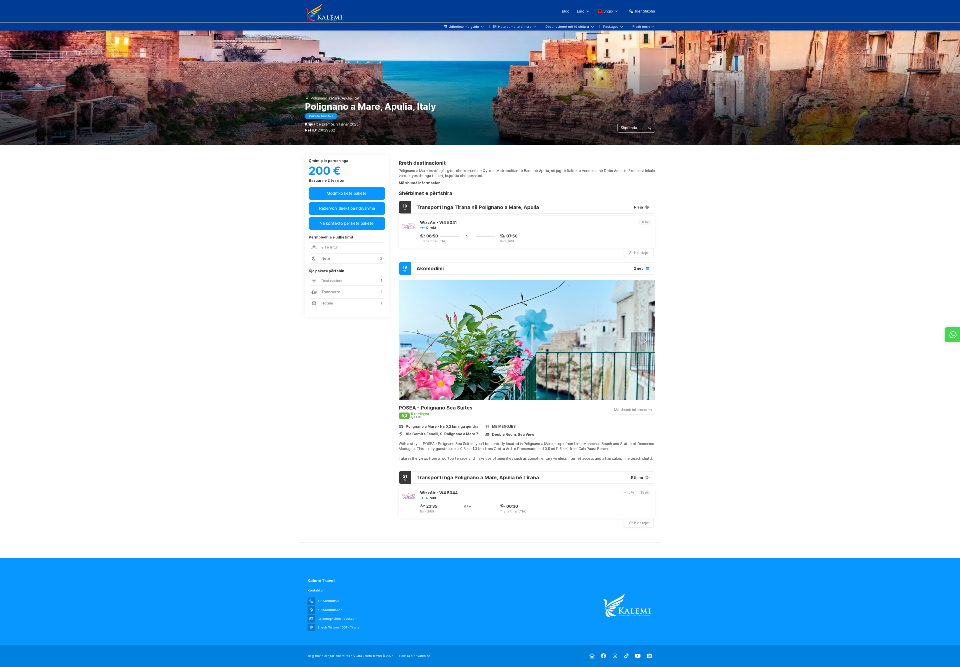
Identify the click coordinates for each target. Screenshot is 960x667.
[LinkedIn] (649, 656)
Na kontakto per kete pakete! (347, 223)
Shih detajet (639, 252)
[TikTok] (626, 656)
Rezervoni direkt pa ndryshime (347, 208)
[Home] (592, 656)
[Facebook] (603, 656)
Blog (566, 11)
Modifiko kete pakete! (347, 193)
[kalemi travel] (627, 605)
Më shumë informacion (419, 183)
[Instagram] (615, 656)
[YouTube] (638, 656)
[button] (409, 340)
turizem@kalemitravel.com (337, 618)
